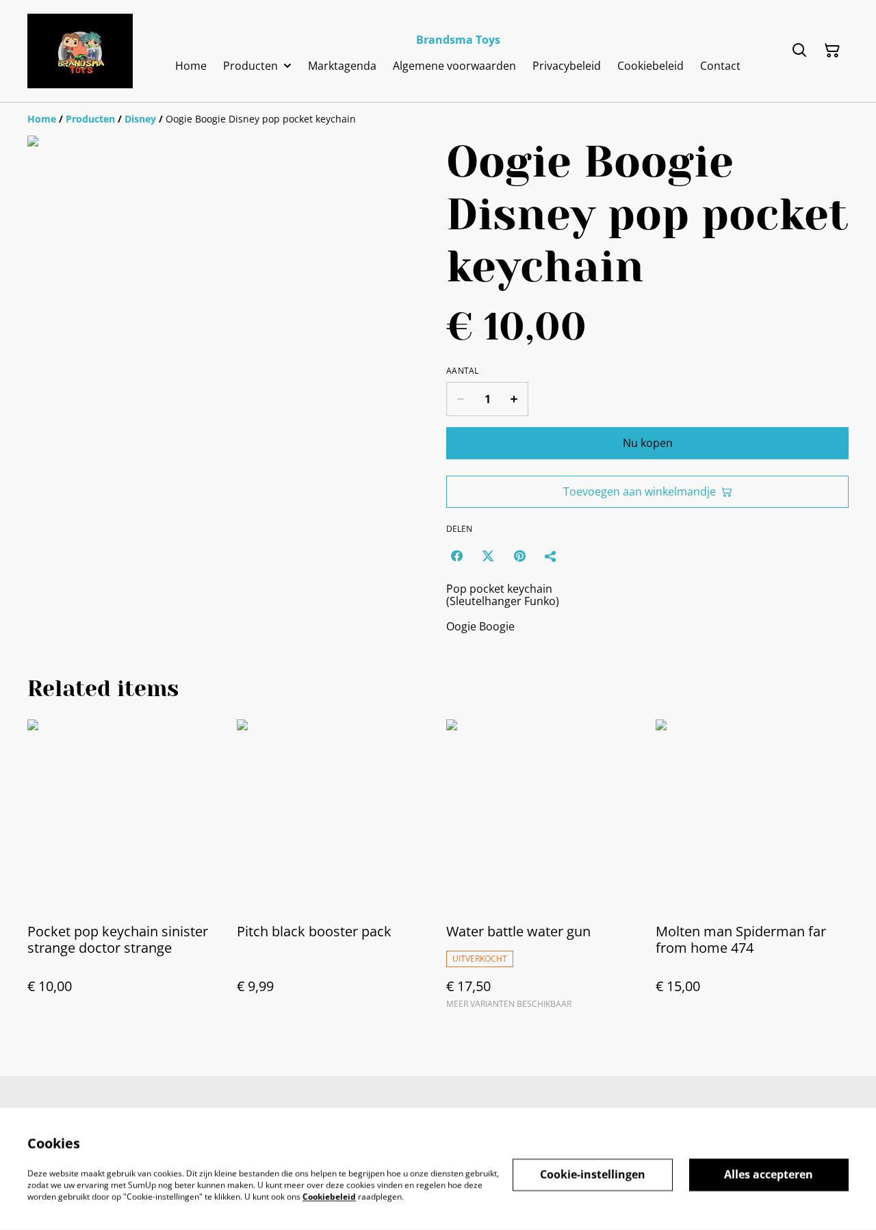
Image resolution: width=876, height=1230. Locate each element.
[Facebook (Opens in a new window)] (456, 556)
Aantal (462, 371)
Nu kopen (648, 442)
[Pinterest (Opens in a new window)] (519, 556)
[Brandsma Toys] (80, 51)
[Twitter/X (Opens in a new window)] (488, 556)
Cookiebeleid (329, 1196)
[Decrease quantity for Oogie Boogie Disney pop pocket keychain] (460, 399)
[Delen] (551, 556)
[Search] (799, 51)
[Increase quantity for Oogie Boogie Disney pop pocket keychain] (514, 399)
